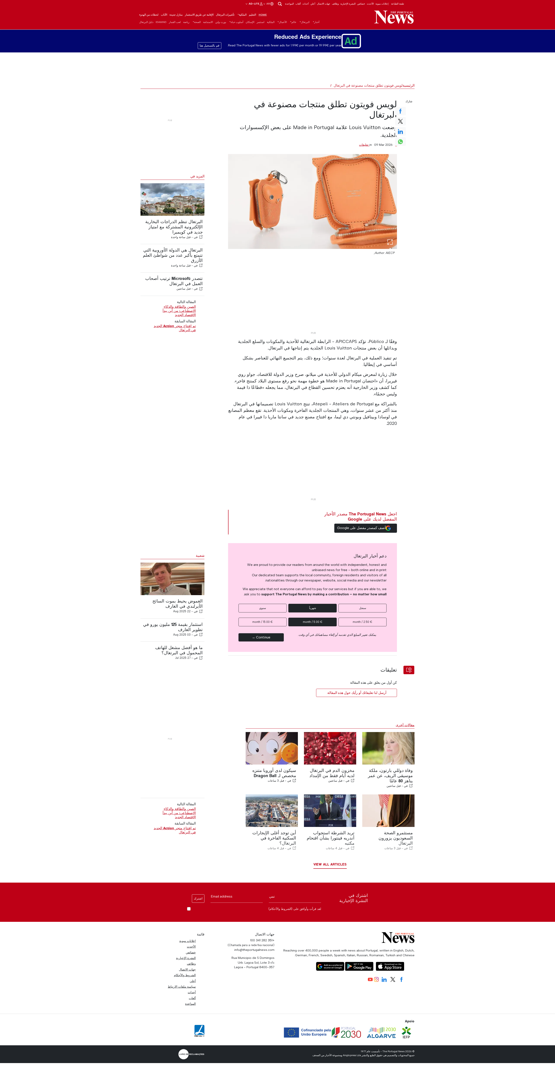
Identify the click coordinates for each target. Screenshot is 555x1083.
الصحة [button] (197, 22)
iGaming (161, 22)
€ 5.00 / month (312, 621)
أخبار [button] (316, 22)
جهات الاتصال (323, 3)
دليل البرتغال (146, 22)
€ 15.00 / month (262, 621)
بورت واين (220, 22)
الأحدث (370, 3)
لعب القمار (175, 22)
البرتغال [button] (305, 22)
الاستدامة (208, 22)
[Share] (201, 237)
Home (263, 14)
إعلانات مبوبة (381, 3)
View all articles (330, 864)
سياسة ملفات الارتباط (182, 987)
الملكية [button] (242, 14)
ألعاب (298, 3)
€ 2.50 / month (362, 621)
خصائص (361, 3)
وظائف (335, 3)
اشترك (198, 898)
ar (268, 3)
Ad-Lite (253, 3)
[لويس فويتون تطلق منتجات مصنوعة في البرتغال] (312, 201)
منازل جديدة (176, 14)
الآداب (164, 14)
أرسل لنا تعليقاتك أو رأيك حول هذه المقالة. (356, 693)
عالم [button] (293, 22)
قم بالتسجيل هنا (209, 45)
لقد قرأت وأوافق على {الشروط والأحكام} (294, 909)
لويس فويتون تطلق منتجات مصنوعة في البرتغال (368, 85)
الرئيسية (409, 85)
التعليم (252, 14)
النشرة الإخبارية (348, 3)
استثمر (260, 22)
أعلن (312, 3)
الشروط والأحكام (185, 975)
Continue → (261, 637)
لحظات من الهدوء (148, 14)
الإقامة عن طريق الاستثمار (199, 14)
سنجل (362, 608)
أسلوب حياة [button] (237, 22)
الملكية (270, 22)
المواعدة (289, 3)
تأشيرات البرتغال (225, 14)
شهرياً (312, 608)
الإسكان (250, 22)
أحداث (305, 3)
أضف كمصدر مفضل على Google (361, 528)
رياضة (186, 22)
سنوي (262, 608)
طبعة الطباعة (397, 3)
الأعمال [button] (283, 22)
